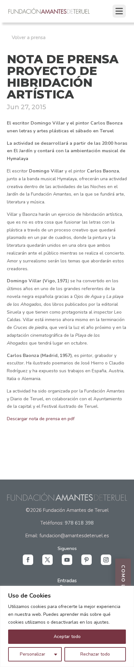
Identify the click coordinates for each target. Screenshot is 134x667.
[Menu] (119, 11)
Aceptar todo (67, 636)
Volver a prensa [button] (29, 37)
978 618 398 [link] (79, 523)
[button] (28, 560)
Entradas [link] (67, 580)
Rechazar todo (95, 654)
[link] (49, 13)
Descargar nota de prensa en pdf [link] (40, 419)
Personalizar (32, 654)
